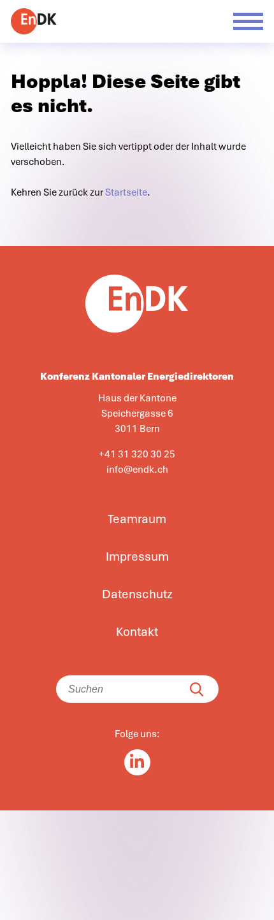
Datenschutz (137, 594)
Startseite (126, 192)
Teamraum (137, 519)
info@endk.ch (137, 469)
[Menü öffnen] (248, 21)
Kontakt (137, 632)
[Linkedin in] (137, 762)
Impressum (137, 556)
